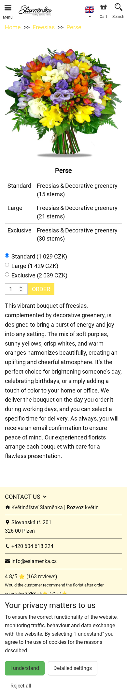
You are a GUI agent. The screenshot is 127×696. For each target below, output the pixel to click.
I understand (24, 668)
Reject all (20, 686)
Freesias (44, 27)
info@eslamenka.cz (33, 561)
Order (41, 289)
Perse (73, 27)
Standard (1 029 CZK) (39, 256)
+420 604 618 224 (31, 546)
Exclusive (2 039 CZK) (39, 275)
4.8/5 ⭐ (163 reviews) (31, 576)
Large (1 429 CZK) (34, 265)
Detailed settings (72, 668)
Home (13, 27)
